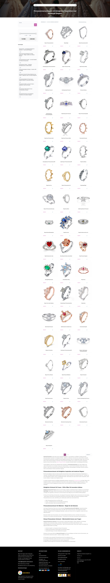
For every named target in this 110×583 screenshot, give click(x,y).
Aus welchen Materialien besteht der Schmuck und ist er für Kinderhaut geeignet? (59, 538)
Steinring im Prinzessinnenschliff (66, 350)
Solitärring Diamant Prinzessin (83, 208)
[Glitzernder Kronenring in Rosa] (66, 412)
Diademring (83, 303)
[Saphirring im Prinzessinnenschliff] (66, 151)
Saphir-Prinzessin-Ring (66, 66)
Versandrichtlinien (42, 555)
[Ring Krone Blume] (83, 151)
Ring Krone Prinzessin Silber (66, 138)
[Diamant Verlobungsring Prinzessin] (83, 388)
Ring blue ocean (66, 232)
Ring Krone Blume (83, 161)
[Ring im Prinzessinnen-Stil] (66, 175)
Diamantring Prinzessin (49, 326)
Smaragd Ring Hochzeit (49, 279)
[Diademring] (83, 293)
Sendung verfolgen (62, 555)
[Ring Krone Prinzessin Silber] (66, 128)
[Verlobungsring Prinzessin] (66, 80)
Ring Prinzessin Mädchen (66, 374)
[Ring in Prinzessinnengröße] (83, 103)
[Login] (86, 5)
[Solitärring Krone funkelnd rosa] (66, 316)
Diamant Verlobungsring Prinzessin (83, 398)
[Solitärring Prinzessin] (49, 80)
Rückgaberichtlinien (62, 559)
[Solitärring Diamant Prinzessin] (83, 198)
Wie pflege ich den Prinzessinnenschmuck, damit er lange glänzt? (56, 540)
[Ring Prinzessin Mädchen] (66, 364)
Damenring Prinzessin (83, 138)
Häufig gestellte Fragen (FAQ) (64, 553)
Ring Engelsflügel (83, 185)
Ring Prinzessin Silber (83, 66)
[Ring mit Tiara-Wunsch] (49, 364)
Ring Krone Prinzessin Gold (48, 138)
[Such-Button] (75, 5)
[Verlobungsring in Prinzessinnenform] (49, 56)
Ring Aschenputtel (49, 445)
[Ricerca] (35, 24)
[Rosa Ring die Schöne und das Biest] (66, 246)
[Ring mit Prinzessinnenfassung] (49, 198)
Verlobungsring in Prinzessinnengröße (49, 114)
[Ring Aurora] (83, 269)
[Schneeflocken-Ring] (66, 269)
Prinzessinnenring (77, 480)
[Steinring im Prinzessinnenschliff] (66, 340)
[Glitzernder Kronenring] (49, 412)
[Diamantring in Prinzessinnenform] (66, 293)
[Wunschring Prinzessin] (83, 412)
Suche (20, 22)
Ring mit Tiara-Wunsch (49, 374)
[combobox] (54, 5)
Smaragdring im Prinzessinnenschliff (49, 161)
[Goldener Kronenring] (49, 340)
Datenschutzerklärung (43, 557)
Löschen (32, 39)
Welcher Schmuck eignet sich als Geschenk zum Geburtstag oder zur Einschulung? (59, 541)
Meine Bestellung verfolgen (23, 563)
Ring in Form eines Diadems (49, 303)
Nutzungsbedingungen (62, 557)
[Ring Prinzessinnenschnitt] (83, 33)
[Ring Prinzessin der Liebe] (49, 246)
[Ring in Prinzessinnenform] (49, 33)
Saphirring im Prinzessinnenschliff (66, 161)
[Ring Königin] (66, 33)
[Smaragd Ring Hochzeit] (49, 269)
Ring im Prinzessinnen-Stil (66, 185)
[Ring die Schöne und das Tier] (83, 222)
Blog (40, 553)
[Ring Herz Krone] (66, 388)
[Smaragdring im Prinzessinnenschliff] (49, 151)
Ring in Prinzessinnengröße (83, 113)
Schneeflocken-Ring (66, 279)
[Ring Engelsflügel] (83, 175)
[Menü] (91, 5)
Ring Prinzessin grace (49, 398)
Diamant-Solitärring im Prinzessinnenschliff (83, 351)
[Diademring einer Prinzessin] (66, 103)
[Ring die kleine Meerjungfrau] (49, 222)
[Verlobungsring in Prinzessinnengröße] (49, 103)
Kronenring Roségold (83, 326)
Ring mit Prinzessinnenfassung (49, 208)
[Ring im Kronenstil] (83, 364)
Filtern (24, 39)
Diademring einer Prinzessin (66, 113)
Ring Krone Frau (49, 185)
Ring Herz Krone (66, 398)
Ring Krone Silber (66, 208)
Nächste (88, 454)
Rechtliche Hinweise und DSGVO (45, 565)
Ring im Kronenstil (83, 374)
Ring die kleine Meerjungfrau (49, 232)
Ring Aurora (83, 279)
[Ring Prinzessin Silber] (83, 56)
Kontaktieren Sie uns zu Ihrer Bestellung (26, 565)
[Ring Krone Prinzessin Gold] (49, 128)
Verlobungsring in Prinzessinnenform (49, 66)
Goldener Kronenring (49, 350)
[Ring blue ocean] (66, 222)
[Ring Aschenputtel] (49, 435)
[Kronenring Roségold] (83, 316)
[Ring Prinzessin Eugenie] (83, 246)
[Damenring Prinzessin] (83, 128)
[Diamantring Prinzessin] (49, 316)
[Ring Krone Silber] (66, 198)
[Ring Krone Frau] (49, 175)
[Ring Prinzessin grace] (49, 388)
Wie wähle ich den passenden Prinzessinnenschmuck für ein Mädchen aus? (58, 537)
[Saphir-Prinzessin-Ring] (66, 56)
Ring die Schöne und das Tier (83, 232)
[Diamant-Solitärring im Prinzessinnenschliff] (83, 340)
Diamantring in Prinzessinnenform (66, 303)
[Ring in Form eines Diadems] (49, 293)
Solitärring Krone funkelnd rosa (66, 326)
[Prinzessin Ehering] (83, 80)
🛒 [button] (52, 46)
